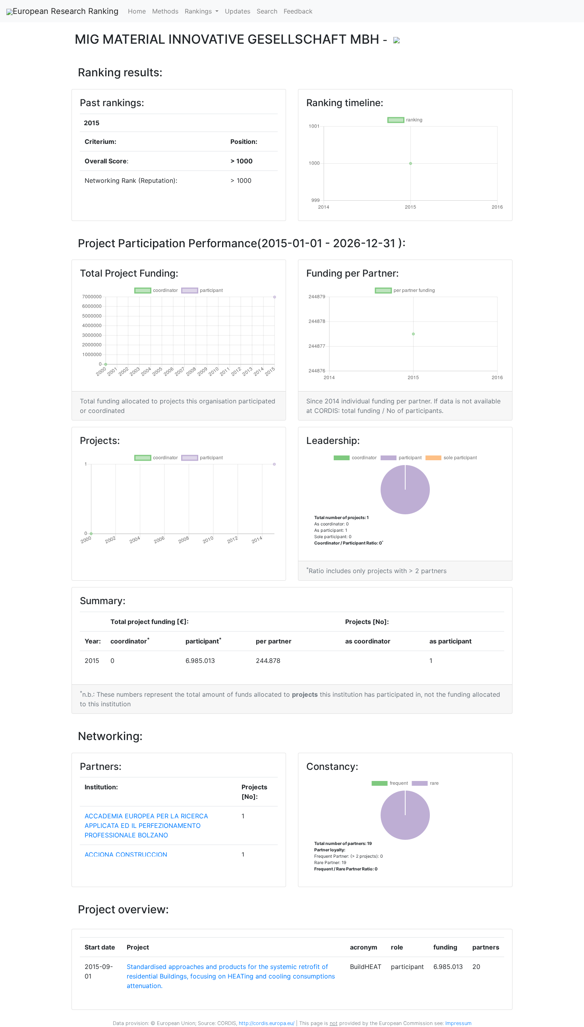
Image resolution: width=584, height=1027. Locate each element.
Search (267, 11)
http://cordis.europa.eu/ (266, 1023)
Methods (165, 11)
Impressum (458, 1023)
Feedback (298, 11)
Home (137, 11)
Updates (237, 11)
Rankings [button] (199, 11)
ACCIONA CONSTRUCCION (126, 854)
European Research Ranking (65, 11)
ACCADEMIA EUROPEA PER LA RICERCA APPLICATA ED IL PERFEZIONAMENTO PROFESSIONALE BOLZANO (146, 825)
